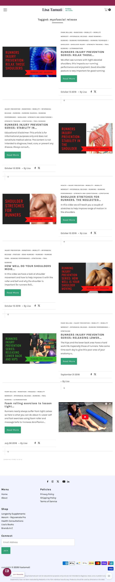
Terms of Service (48, 501)
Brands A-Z (7, 528)
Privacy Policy (47, 494)
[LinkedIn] (68, 481)
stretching (27, 121)
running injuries (29, 113)
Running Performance (79, 40)
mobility (88, 32)
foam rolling (66, 32)
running (64, 40)
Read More (69, 78)
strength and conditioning (40, 117)
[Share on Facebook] (92, 91)
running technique (99, 40)
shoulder (65, 44)
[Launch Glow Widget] (7, 572)
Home (4, 494)
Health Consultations (12, 521)
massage (32, 392)
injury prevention (12, 109)
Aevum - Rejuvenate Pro (13, 517)
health (63, 185)
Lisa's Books (7, 524)
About (4, 497)
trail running (40, 121)
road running (95, 36)
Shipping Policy (48, 497)
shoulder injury (78, 44)
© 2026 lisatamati (21, 567)
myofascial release (78, 36)
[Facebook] (47, 481)
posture (16, 254)
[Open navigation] (5, 9)
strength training (95, 44)
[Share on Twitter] (95, 91)
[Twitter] (58, 481)
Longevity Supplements (13, 513)
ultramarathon (76, 48)
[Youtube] (64, 481)
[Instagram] (53, 481)
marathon (78, 32)
